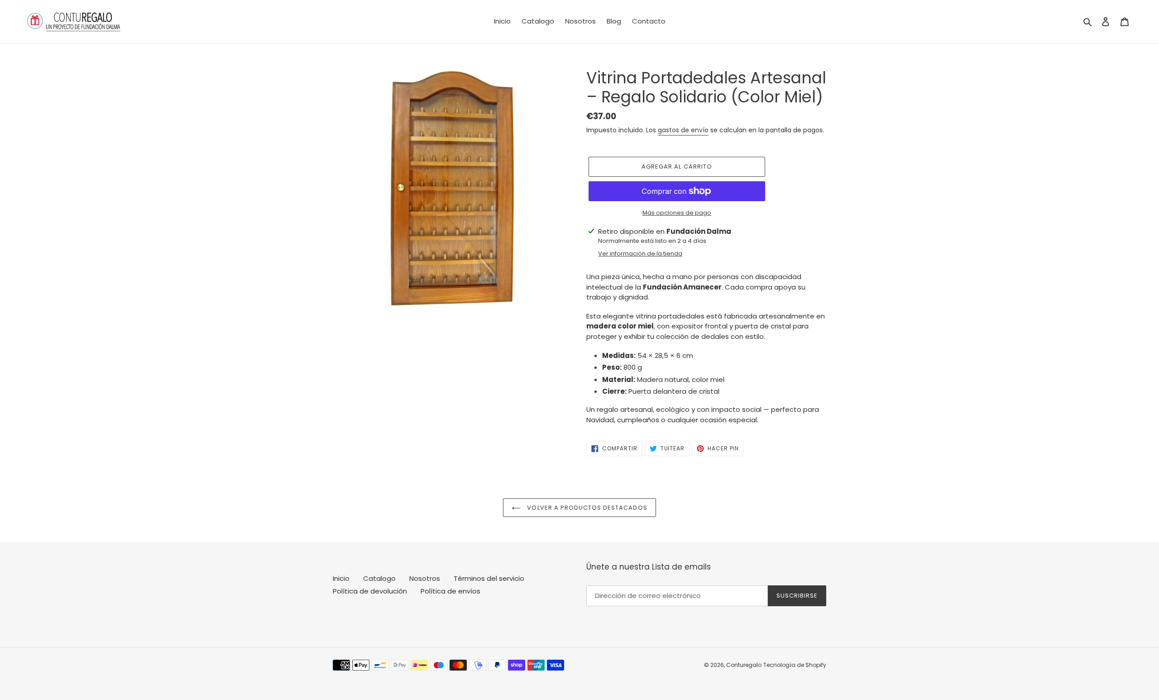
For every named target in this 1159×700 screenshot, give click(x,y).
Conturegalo (743, 665)
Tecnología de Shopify (794, 665)
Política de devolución (370, 591)
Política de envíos (450, 591)
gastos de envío (683, 130)
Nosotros (424, 578)
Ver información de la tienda (640, 253)
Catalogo (379, 578)
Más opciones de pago (676, 212)
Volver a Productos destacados (586, 507)
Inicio (341, 578)
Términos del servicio (489, 578)
